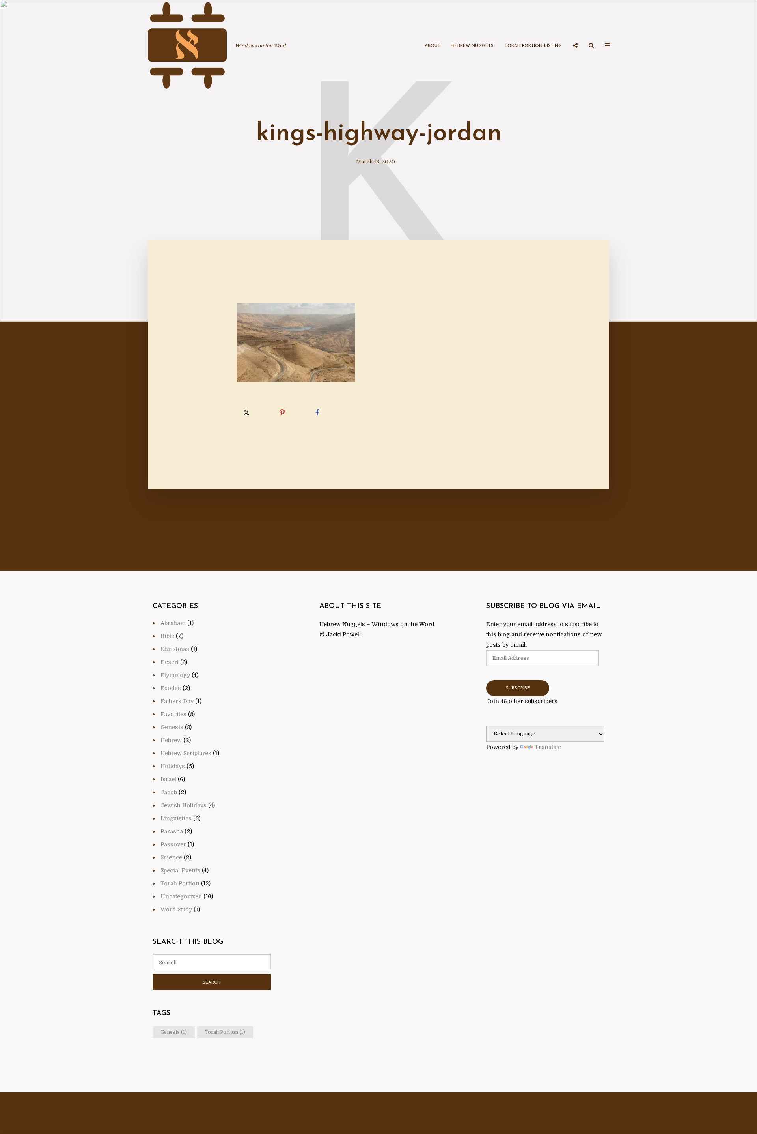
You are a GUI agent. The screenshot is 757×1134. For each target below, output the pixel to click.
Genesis (171, 727)
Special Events (180, 870)
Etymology (175, 675)
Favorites (173, 714)
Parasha (171, 831)
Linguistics (176, 818)
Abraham (173, 623)
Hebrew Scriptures (185, 753)
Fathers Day (177, 701)
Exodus (170, 688)
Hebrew (171, 740)
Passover (173, 844)
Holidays (172, 766)
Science (171, 857)
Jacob (168, 792)
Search (211, 983)
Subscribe (518, 688)
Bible (167, 636)
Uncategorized (181, 896)
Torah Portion (180, 883)
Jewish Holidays (183, 805)
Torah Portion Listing (533, 46)
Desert (169, 662)
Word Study (176, 909)
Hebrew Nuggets (472, 46)
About (432, 46)
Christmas (174, 649)
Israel (168, 779)
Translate (548, 747)
